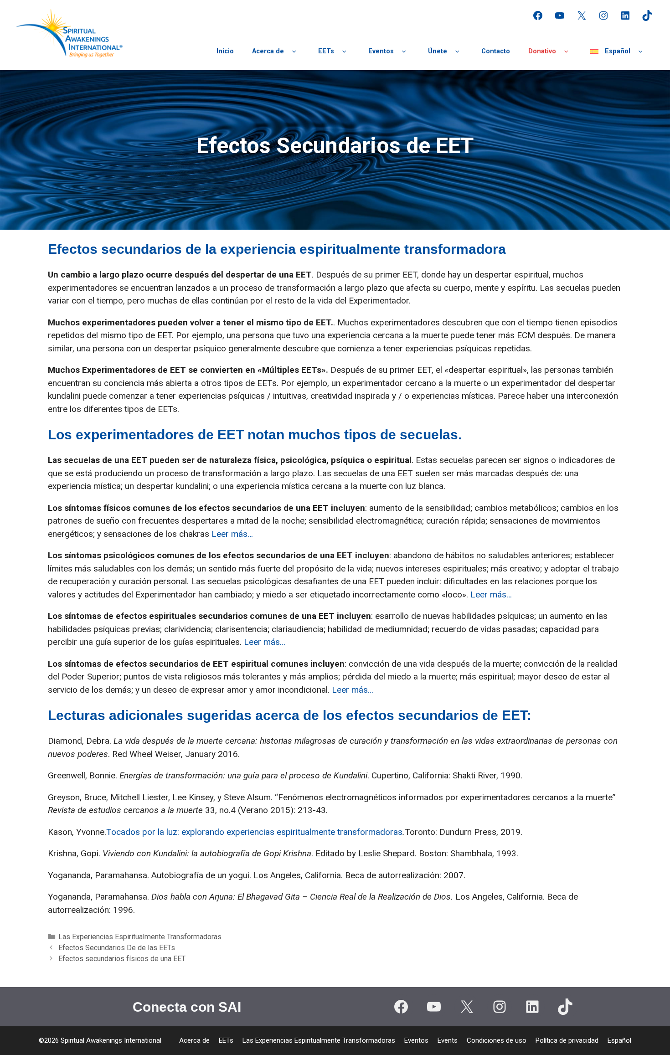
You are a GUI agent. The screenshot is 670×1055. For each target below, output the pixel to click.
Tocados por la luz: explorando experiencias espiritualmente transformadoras (254, 832)
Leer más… (232, 534)
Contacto (495, 51)
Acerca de (268, 51)
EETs (326, 51)
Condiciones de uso (496, 1040)
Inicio (225, 51)
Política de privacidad (567, 1040)
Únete (437, 51)
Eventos (381, 51)
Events (448, 1040)
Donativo (542, 51)
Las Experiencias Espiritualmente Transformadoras (140, 936)
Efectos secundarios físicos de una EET (122, 958)
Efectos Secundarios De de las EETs (116, 947)
